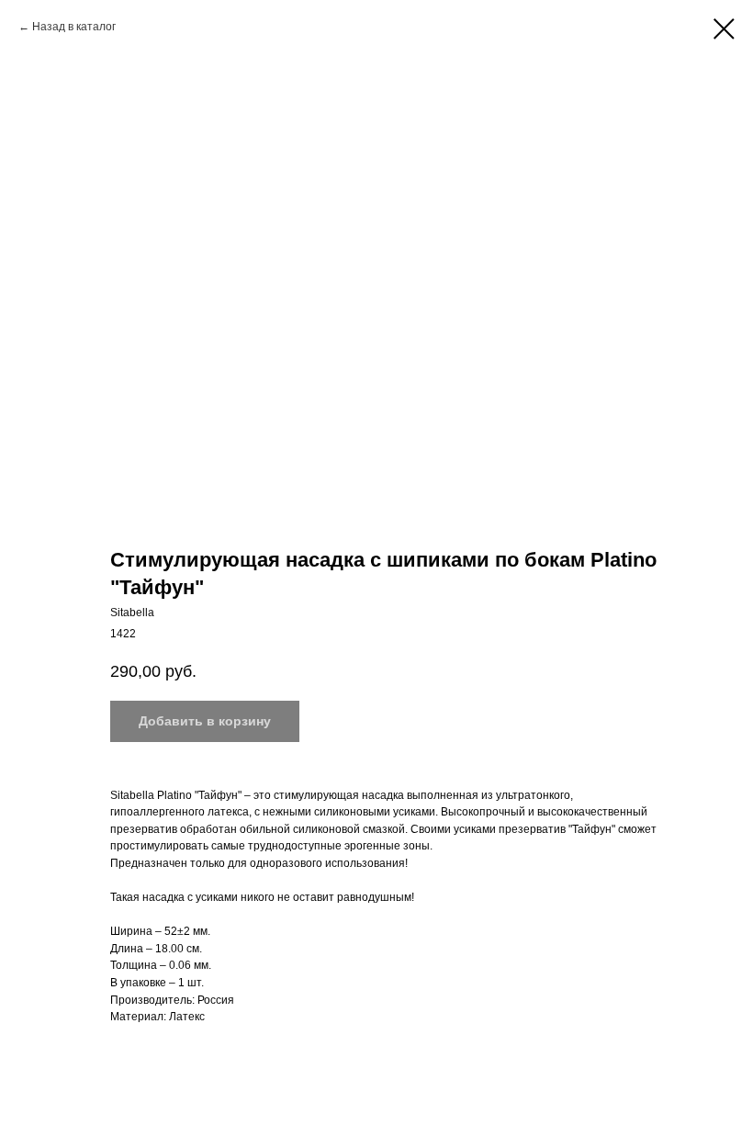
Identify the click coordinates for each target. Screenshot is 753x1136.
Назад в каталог (74, 26)
